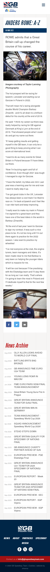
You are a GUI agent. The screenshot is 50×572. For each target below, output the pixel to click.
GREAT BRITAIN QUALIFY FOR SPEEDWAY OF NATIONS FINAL (25, 439)
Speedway (40, 538)
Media (25, 543)
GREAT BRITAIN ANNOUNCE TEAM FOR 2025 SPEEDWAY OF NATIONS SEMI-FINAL (24, 487)
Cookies (32, 565)
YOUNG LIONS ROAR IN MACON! (21, 378)
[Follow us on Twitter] (25, 549)
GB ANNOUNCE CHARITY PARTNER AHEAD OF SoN (23, 449)
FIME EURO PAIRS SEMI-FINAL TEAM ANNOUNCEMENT (25, 386)
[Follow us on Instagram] (31, 549)
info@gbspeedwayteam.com (31, 559)
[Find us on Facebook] (19, 549)
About (16, 538)
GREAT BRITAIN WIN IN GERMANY (21, 409)
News (7, 538)
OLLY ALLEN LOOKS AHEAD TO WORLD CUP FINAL (23, 354)
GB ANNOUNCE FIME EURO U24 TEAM (24, 370)
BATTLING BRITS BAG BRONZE (20, 362)
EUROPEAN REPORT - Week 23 (24, 478)
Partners (27, 538)
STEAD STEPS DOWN (20, 431)
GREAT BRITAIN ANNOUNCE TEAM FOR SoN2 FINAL (24, 401)
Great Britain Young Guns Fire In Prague (25, 393)
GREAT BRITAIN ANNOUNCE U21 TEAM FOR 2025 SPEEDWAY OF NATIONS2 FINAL (24, 467)
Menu (43, 3)
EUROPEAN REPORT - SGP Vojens (23, 501)
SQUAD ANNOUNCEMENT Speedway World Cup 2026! (23, 425)
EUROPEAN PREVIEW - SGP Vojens (24, 509)
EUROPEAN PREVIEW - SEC (24, 494)
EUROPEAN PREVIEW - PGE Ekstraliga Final (24, 456)
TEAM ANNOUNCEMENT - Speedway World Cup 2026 (22, 417)
